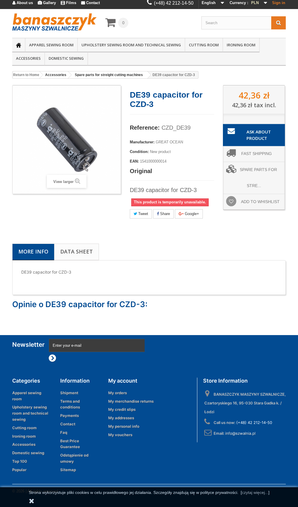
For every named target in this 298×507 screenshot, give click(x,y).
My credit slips (122, 409)
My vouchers (120, 434)
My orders (117, 392)
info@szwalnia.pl (240, 433)
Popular (19, 469)
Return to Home (26, 75)
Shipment (69, 392)
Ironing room (241, 44)
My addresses (121, 418)
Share (164, 214)
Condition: (139, 151)
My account (122, 381)
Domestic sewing (66, 58)
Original (141, 171)
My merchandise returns (131, 401)
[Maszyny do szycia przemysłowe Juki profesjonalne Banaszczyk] (54, 22)
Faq (63, 432)
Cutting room (204, 44)
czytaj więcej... (255, 492)
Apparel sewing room (51, 44)
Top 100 (19, 461)
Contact (67, 424)
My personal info (123, 426)
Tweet (142, 214)
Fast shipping (256, 153)
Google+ (191, 214)
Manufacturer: (142, 142)
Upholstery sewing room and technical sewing (131, 44)
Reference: (145, 127)
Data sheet (76, 251)
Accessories (28, 58)
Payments (69, 415)
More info (33, 251)
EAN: (134, 161)
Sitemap (68, 469)
